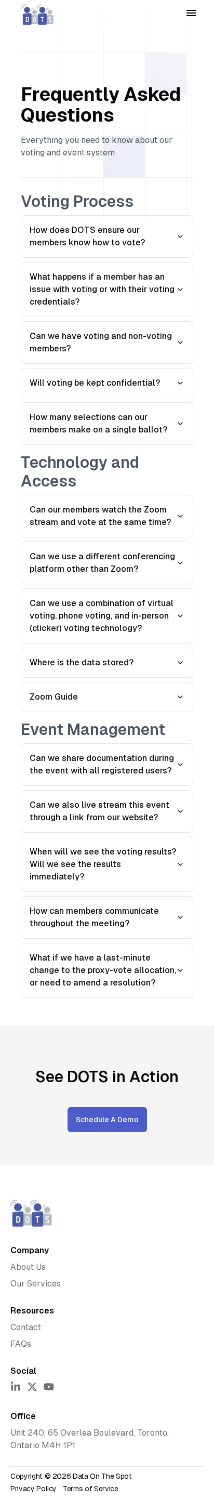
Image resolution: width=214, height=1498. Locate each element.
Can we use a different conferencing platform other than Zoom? (102, 562)
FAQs (20, 1344)
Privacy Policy (33, 1488)
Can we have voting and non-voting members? (101, 342)
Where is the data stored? (81, 662)
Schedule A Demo (107, 1119)
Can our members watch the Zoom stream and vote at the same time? (100, 516)
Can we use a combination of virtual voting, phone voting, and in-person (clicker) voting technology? (101, 615)
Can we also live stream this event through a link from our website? (99, 811)
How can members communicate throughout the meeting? (94, 917)
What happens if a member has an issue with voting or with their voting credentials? (102, 289)
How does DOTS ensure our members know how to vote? (87, 236)
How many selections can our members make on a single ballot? (98, 423)
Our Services (35, 1284)
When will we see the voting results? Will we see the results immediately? (103, 864)
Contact (25, 1327)
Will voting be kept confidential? (95, 383)
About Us (28, 1267)
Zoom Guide (54, 697)
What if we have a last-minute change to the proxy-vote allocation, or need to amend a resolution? (103, 970)
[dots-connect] (37, 14)
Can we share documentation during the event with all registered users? (102, 764)
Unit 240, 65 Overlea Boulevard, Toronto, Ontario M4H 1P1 (89, 1439)
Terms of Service (90, 1488)
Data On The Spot (102, 1476)
